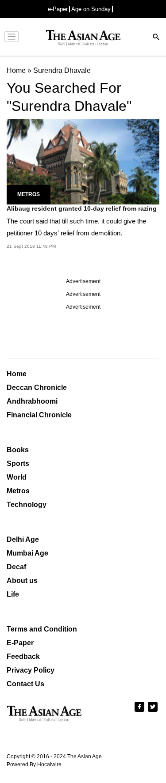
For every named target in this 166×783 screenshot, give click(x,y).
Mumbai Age (27, 553)
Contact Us (25, 684)
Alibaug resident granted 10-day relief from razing (82, 208)
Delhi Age (23, 539)
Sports (18, 463)
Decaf (16, 567)
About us (22, 580)
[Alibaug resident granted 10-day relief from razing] (83, 161)
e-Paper (58, 9)
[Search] (156, 38)
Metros (28, 194)
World (17, 477)
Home (17, 374)
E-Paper (20, 643)
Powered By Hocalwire (34, 764)
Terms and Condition (42, 629)
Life (13, 594)
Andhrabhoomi (32, 401)
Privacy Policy (30, 670)
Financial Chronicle (39, 415)
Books (18, 450)
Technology (26, 504)
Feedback (23, 656)
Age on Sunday (91, 9)
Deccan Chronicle (37, 387)
